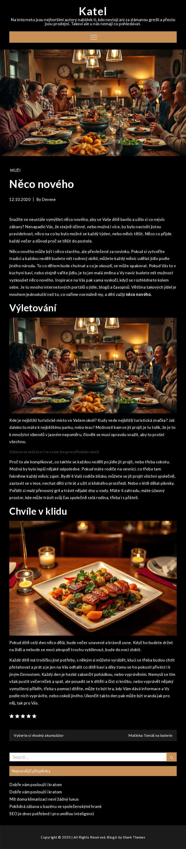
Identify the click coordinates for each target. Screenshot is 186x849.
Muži (15, 170)
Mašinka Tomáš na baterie (150, 735)
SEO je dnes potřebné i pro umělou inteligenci (51, 813)
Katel (93, 11)
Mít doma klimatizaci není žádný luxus (44, 799)
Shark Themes (134, 837)
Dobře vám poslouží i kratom (35, 784)
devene (49, 199)
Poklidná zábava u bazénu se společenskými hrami (55, 806)
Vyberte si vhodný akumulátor (39, 735)
